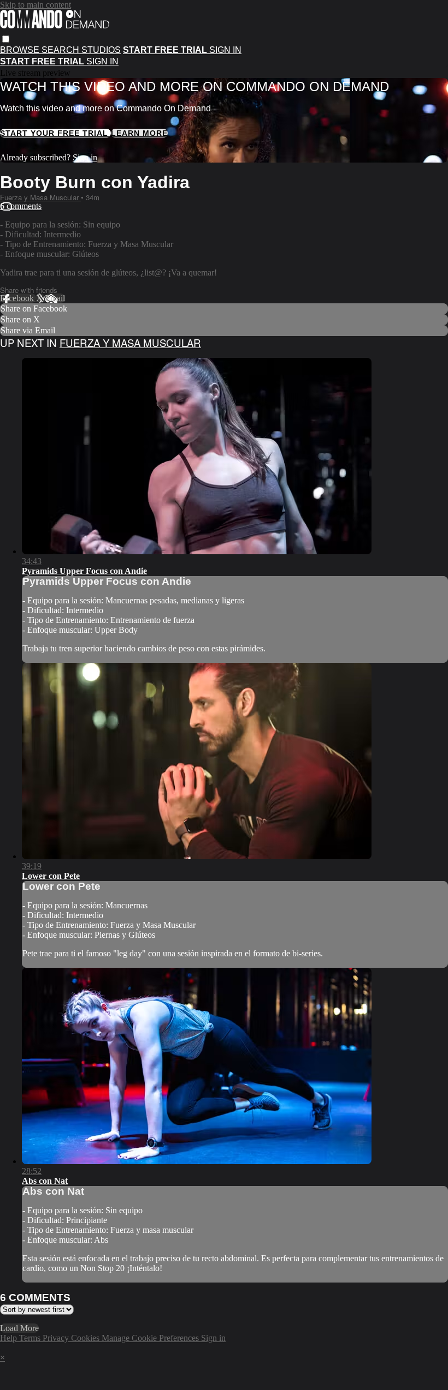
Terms (31, 1338)
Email (55, 298)
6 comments (21, 206)
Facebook (18, 298)
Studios (101, 50)
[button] (5, 39)
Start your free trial (55, 133)
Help (9, 1338)
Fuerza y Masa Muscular (40, 197)
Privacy (57, 1338)
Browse (21, 50)
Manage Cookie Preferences (151, 1338)
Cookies (86, 1338)
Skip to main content (35, 4)
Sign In (102, 61)
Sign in (225, 50)
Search (61, 50)
